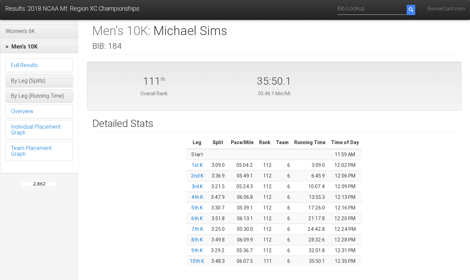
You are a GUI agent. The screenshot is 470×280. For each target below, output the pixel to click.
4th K (197, 197)
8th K (197, 240)
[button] (39, 31)
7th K (197, 229)
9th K (197, 250)
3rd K (197, 186)
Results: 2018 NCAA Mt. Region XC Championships (72, 8)
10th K (197, 261)
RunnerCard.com (446, 9)
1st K (197, 165)
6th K (197, 218)
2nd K (197, 176)
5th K (197, 208)
